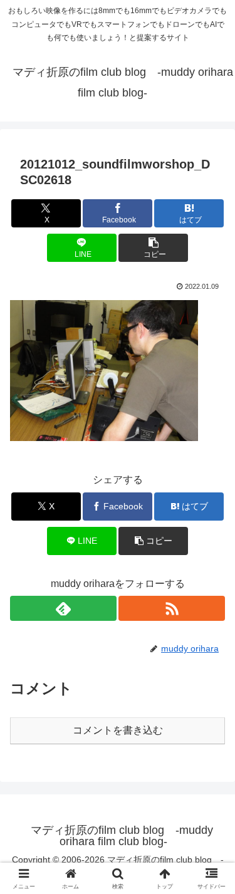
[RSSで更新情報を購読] (171, 608)
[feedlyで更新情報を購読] (63, 608)
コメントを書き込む (118, 730)
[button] (153, 248)
